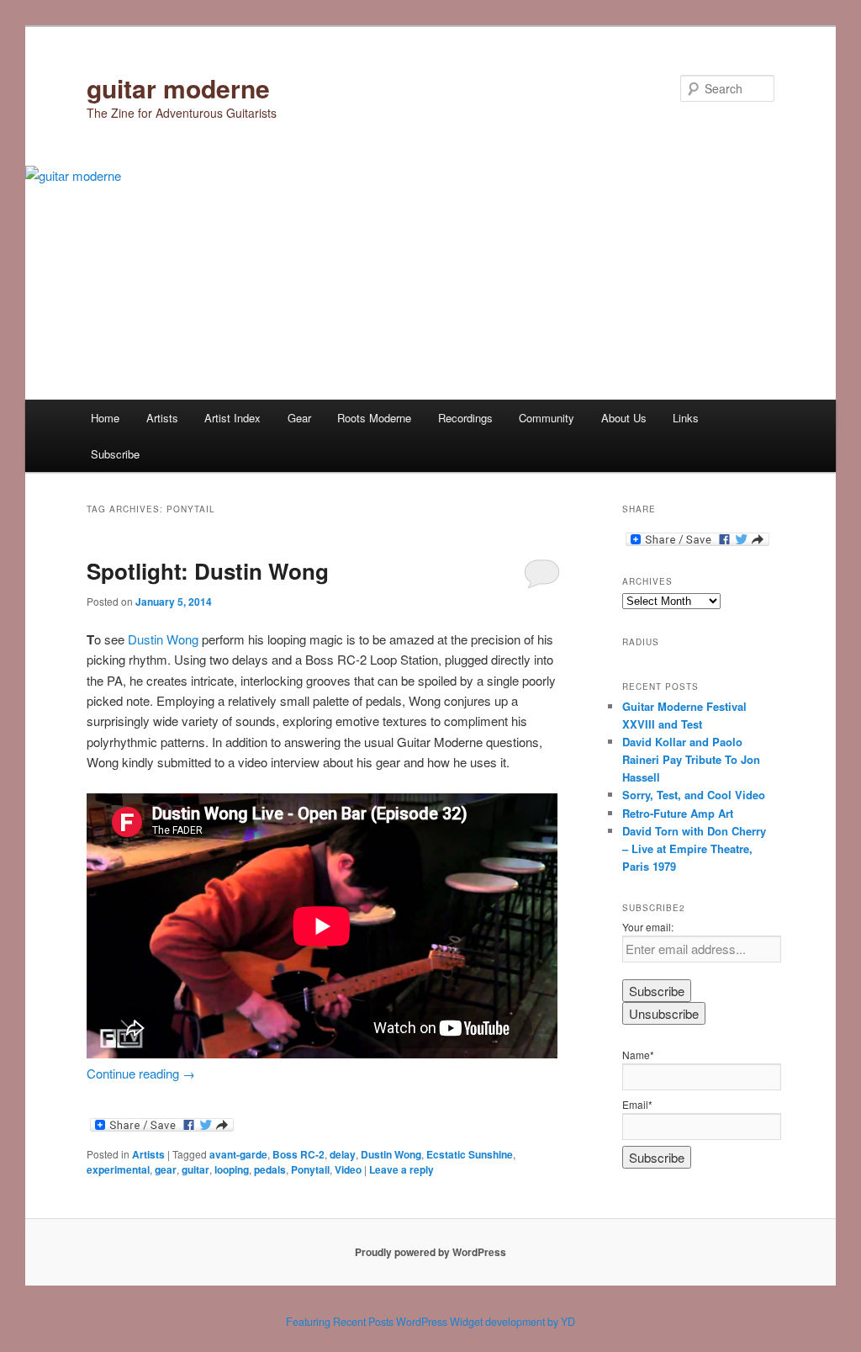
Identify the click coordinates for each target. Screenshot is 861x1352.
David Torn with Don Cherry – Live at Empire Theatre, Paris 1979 (694, 848)
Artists (162, 418)
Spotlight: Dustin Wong (208, 570)
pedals (270, 1169)
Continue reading (141, 1073)
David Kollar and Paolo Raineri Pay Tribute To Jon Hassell (691, 759)
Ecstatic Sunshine (469, 1154)
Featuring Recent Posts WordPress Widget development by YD (430, 1321)
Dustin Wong (163, 639)
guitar (195, 1169)
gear (166, 1169)
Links (686, 418)
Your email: (647, 927)
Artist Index (232, 418)
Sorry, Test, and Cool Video (693, 795)
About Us (624, 418)
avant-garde (238, 1154)
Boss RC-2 (298, 1154)
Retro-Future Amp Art (677, 813)
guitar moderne (178, 88)
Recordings (465, 418)
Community (546, 418)
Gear (299, 418)
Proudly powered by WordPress (430, 1251)
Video (348, 1169)
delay (343, 1154)
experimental (118, 1169)
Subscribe (115, 454)
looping (231, 1169)
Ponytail (310, 1169)
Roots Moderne (374, 418)
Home (105, 418)
